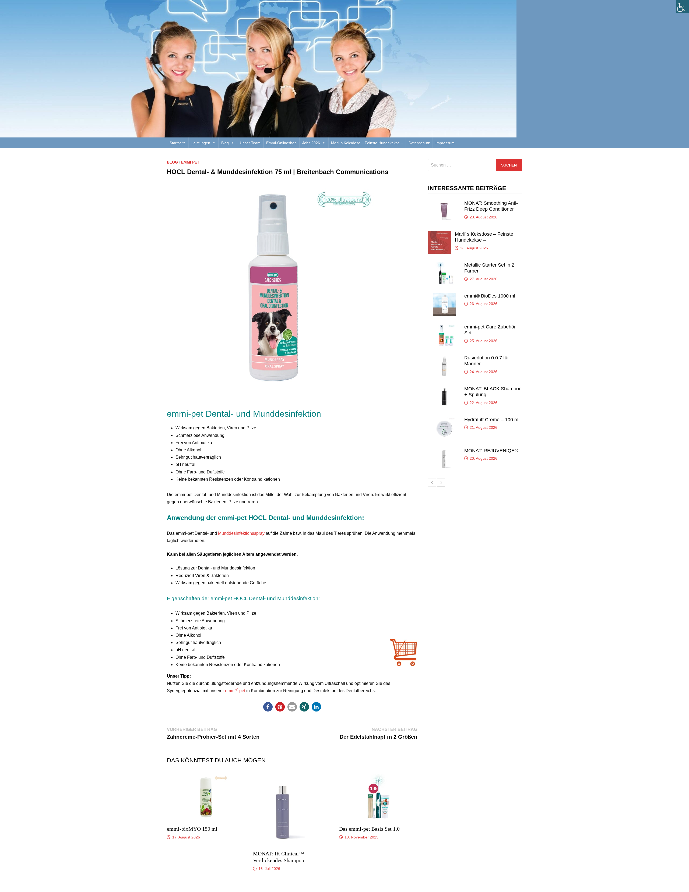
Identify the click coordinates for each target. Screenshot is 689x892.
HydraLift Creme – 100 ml (491, 419)
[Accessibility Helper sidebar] (682, 6)
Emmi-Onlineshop (281, 143)
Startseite (178, 143)
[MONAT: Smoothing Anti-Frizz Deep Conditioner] (444, 203)
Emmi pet (190, 162)
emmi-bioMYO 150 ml (192, 829)
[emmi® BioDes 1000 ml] (444, 296)
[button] (268, 707)
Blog (225, 143)
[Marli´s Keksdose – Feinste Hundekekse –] (439, 234)
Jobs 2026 (311, 143)
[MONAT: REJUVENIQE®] (444, 450)
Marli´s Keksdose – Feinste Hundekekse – (367, 143)
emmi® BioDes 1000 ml (489, 296)
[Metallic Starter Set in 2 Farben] (444, 265)
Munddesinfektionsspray (241, 533)
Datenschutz (419, 143)
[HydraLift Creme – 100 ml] (444, 419)
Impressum (445, 143)
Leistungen (200, 143)
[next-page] (441, 483)
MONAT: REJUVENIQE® (491, 450)
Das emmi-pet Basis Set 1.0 (369, 829)
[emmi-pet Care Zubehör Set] (444, 327)
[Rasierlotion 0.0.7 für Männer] (444, 358)
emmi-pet (235, 690)
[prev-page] (432, 483)
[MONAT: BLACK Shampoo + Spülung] (444, 389)
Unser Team (250, 143)
